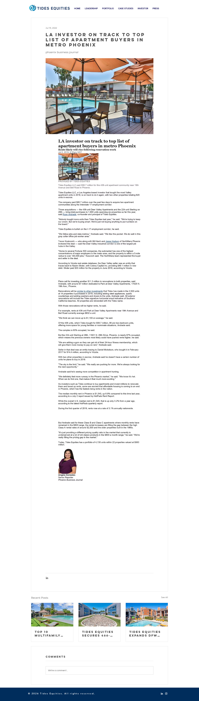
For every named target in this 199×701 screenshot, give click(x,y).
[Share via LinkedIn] (47, 578)
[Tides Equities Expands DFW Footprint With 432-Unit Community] (147, 614)
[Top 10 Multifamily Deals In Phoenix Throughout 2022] (52, 614)
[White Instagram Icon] (166, 693)
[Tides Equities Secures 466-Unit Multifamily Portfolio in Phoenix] (100, 614)
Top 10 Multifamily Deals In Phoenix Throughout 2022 (48, 633)
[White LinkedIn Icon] (161, 693)
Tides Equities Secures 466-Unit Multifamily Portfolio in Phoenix (98, 633)
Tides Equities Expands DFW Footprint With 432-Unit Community (146, 633)
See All (164, 597)
